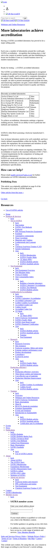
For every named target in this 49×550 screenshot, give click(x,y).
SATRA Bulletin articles (29, 262)
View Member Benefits (26, 532)
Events (8, 426)
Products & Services (13, 216)
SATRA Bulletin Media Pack (21, 436)
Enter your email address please (22, 506)
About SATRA (16, 460)
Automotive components (24, 236)
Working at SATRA (17, 475)
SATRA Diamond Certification (27, 324)
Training (23, 335)
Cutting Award (20, 307)
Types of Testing (21, 275)
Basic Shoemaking (17, 445)
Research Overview (22, 344)
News (8, 428)
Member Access (12, 495)
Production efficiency (18, 367)
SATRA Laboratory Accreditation (32, 285)
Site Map (31, 539)
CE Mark (18, 311)
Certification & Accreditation (21, 292)
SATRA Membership (28, 255)
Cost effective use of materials (26, 376)
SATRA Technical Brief (19, 439)
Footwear (18, 229)
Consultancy (20, 354)
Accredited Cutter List (23, 309)
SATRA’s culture (16, 471)
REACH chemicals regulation (26, 406)
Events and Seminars (23, 411)
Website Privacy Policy (36, 536)
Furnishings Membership (19, 467)
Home (8, 214)
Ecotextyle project (22, 357)
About (8, 456)
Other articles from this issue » (12, 193)
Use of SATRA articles (14, 210)
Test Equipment (16, 266)
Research (13, 339)
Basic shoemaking (22, 402)
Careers (39, 539)
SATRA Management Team (20, 469)
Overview (19, 296)
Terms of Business (20, 539)
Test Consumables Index (24, 277)
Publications (10, 430)
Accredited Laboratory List (25, 301)
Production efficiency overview (27, 372)
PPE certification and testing (25, 484)
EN (14, 20)
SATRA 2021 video (17, 473)
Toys (17, 244)
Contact (9, 490)
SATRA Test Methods (23, 227)
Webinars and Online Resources (13, 24)
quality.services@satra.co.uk (21, 175)
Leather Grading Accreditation (26, 303)
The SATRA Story (17, 462)
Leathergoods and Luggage (25, 242)
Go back (4, 199)
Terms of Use (6, 539)
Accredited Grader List (23, 305)
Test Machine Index (22, 272)
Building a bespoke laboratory (31, 283)
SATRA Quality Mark (28, 257)
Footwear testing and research (26, 482)
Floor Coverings (21, 238)
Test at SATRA (16, 221)
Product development (23, 352)
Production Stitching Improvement (28, 378)
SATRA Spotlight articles (29, 264)
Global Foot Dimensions (19, 443)
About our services (17, 477)
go (25, 18)
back (12, 219)
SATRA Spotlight (17, 447)
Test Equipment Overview (25, 270)
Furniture (18, 234)
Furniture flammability (23, 408)
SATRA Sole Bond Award (25, 322)
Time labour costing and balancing (28, 374)
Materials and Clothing (23, 240)
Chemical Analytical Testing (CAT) (28, 247)
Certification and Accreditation (31, 423)
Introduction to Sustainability (26, 413)
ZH (28, 20)
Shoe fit (18, 404)
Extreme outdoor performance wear (28, 350)
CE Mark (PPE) (26, 260)
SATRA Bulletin (16, 434)
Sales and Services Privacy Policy (13, 536)
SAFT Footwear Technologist (26, 318)
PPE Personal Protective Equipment (28, 231)
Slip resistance (20, 346)
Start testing (19, 225)
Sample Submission (22, 249)
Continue (14, 513)
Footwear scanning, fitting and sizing (29, 348)
